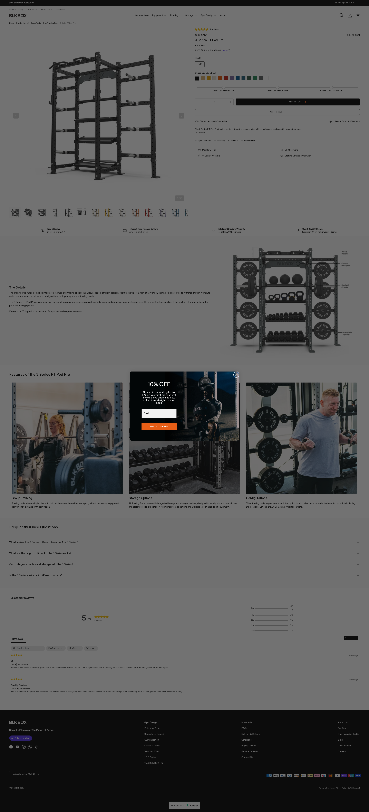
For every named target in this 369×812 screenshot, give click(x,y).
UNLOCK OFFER (159, 426)
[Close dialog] (236, 374)
